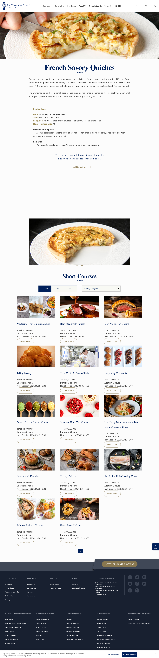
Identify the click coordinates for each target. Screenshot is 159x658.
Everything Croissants (115, 373)
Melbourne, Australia (73, 631)
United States (40, 639)
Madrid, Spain (9, 631)
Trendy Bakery (68, 476)
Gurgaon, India (102, 623)
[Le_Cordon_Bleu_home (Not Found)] (15, 6)
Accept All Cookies (129, 654)
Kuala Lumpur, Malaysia (104, 635)
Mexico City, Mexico (42, 631)
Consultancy (31, 596)
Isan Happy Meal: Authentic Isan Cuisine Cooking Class (121, 424)
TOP (155, 548)
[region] (79, 654)
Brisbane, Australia (72, 627)
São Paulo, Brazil (41, 623)
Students (75, 584)
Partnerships (31, 588)
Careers (30, 592)
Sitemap (7, 600)
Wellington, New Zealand (74, 639)
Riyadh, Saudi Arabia (11, 639)
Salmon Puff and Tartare (30, 525)
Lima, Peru (39, 635)
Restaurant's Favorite (28, 476)
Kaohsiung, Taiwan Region (106, 639)
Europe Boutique (55, 588)
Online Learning (133, 620)
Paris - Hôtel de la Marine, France (15, 623)
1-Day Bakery (24, 373)
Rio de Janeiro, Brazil (42, 620)
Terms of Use (9, 588)
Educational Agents (78, 588)
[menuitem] (137, 6)
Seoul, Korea (101, 631)
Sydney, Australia (72, 635)
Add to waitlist (79, 167)
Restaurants (31, 584)
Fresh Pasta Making (70, 525)
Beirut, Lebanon (10, 643)
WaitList (71, 289)
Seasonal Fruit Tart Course (74, 422)
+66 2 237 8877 (101, 594)
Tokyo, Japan (101, 627)
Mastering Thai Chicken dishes (33, 323)
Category (45, 289)
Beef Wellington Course (116, 323)
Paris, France (9, 620)
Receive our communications (120, 564)
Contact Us (8, 584)
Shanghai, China (102, 620)
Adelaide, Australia (72, 623)
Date (57, 289)
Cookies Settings (113, 654)
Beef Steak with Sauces (72, 323)
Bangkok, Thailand (103, 643)
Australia (69, 620)
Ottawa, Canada (41, 627)
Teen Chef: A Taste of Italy (74, 373)
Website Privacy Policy (12, 592)
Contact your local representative (139, 623)
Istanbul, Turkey (10, 635)
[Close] (155, 654)
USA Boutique (54, 584)
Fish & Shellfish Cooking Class (120, 476)
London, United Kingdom (13, 627)
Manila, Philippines (103, 647)
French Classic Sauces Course (33, 422)
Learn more (25, 341)
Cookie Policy (9, 596)
